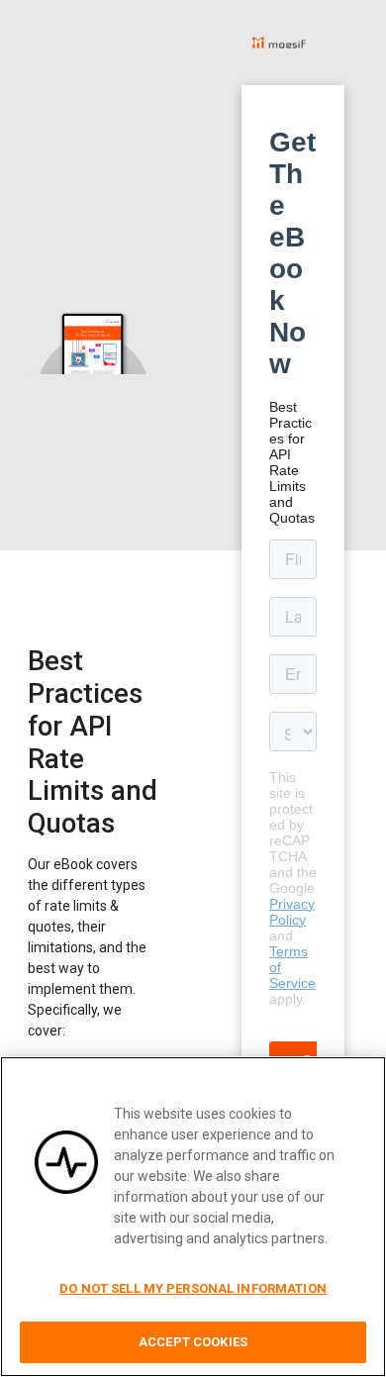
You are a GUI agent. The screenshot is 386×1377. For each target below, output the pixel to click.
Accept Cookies (193, 1341)
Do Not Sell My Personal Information (193, 1288)
